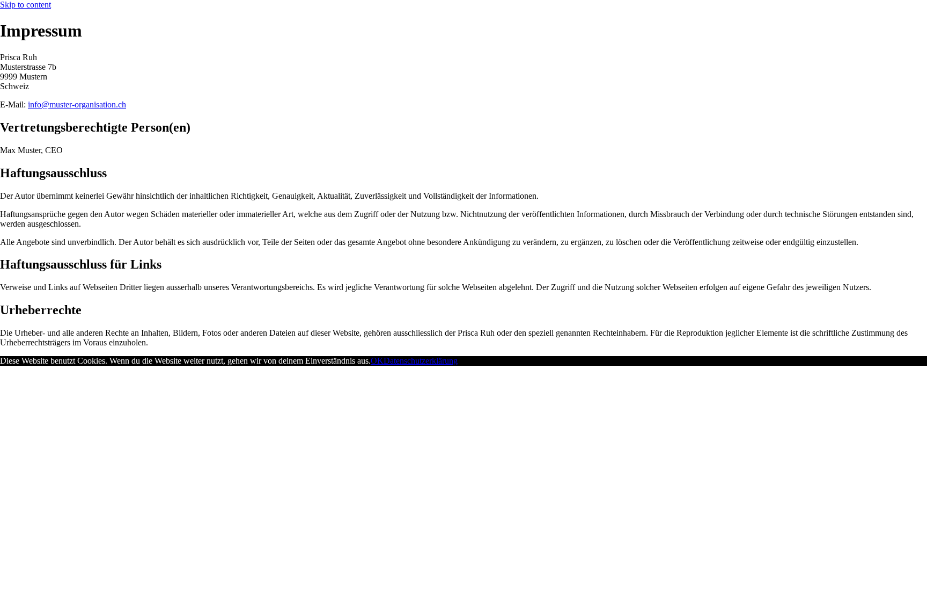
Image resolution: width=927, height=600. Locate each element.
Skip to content (25, 4)
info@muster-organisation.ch (77, 104)
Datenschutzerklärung (421, 360)
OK (377, 360)
